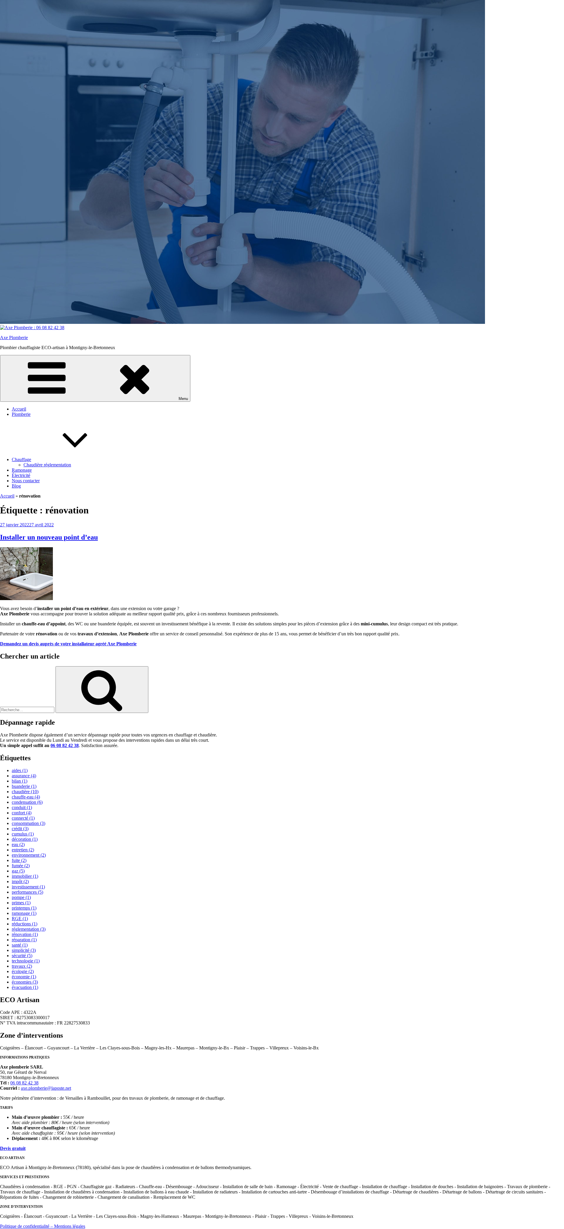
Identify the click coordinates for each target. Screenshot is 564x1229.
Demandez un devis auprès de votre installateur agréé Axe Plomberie (68, 643)
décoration (25, 839)
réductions (24, 923)
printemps (24, 907)
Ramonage (22, 470)
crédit (20, 828)
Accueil (19, 408)
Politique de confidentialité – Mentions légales (42, 1226)
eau (18, 844)
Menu (183, 398)
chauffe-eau (26, 796)
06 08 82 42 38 (65, 745)
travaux (22, 966)
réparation (24, 939)
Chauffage (21, 459)
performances (27, 892)
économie (24, 976)
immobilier (25, 876)
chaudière (25, 791)
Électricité (21, 475)
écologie (23, 971)
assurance (24, 775)
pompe (21, 897)
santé (20, 944)
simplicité (24, 950)
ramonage (24, 913)
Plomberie (21, 414)
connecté (23, 818)
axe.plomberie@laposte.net (46, 1088)
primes (21, 902)
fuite (19, 860)
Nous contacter (26, 480)
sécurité (22, 955)
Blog (16, 485)
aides (20, 770)
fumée (21, 865)
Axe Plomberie (14, 337)
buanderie (24, 786)
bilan (19, 780)
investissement (28, 886)
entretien (23, 849)
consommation (28, 823)
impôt (20, 881)
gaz (18, 870)
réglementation (29, 929)
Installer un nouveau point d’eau (49, 537)
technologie (26, 960)
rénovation (25, 934)
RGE (20, 918)
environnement (29, 855)
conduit (22, 807)
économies (25, 981)
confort (21, 812)
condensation (27, 802)
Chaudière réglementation (47, 464)
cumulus (23, 833)
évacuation (25, 987)
